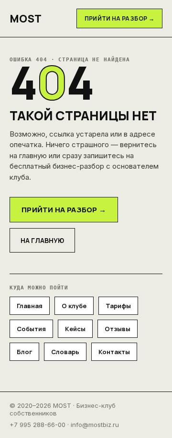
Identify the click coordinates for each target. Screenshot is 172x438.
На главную (42, 240)
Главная (30, 305)
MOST (26, 19)
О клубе (74, 305)
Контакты (114, 351)
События (31, 328)
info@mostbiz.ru (95, 424)
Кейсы (75, 328)
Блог (24, 351)
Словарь (65, 351)
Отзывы (117, 328)
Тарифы (118, 305)
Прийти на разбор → (119, 18)
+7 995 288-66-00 (37, 424)
